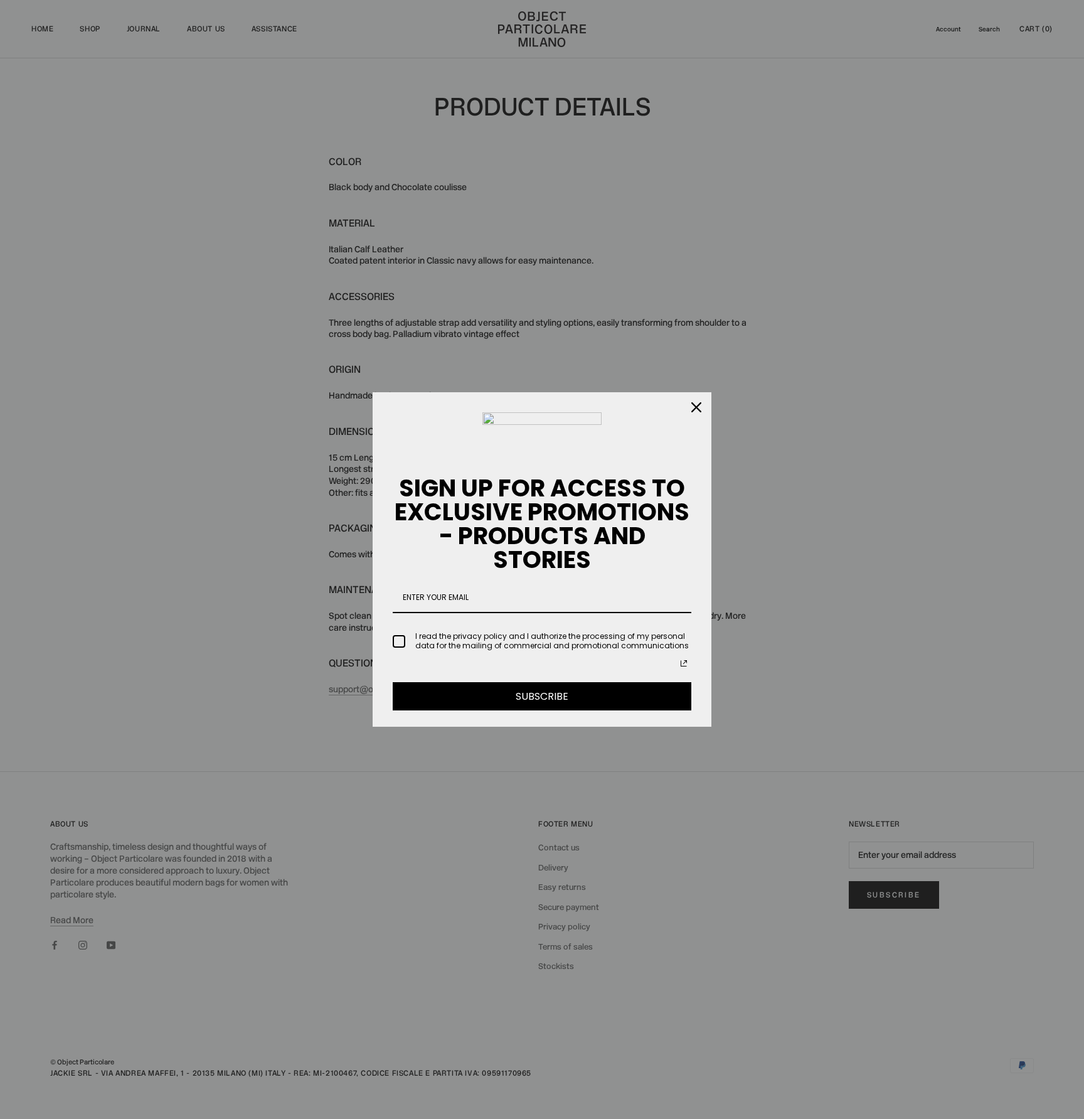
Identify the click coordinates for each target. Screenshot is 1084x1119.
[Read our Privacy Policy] (683, 663)
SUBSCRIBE (542, 696)
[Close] (696, 407)
